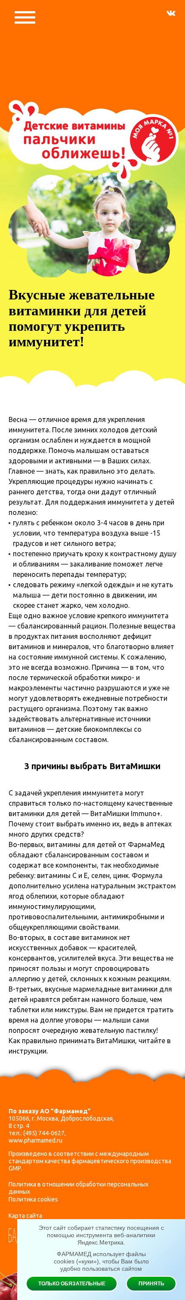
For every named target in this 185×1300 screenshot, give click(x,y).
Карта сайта (25, 1215)
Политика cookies (33, 1199)
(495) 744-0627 (44, 1133)
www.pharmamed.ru (35, 1140)
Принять (151, 1284)
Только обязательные (71, 1284)
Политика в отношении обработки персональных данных (78, 1188)
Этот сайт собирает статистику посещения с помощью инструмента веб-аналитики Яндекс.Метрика (101, 1235)
